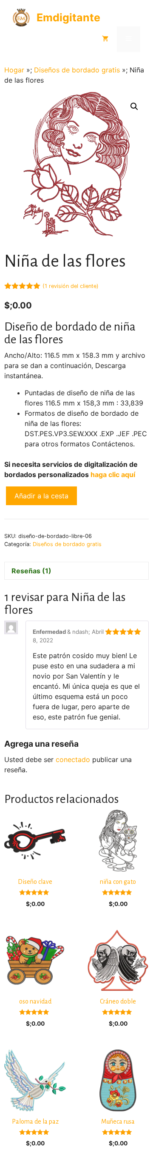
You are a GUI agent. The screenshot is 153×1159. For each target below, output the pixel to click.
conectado (73, 759)
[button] (134, 106)
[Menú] (128, 39)
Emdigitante (68, 17)
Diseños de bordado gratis (77, 70)
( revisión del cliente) (70, 286)
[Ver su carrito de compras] (105, 39)
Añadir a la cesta (41, 496)
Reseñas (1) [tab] (31, 571)
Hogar (14, 70)
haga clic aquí (113, 474)
